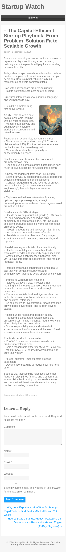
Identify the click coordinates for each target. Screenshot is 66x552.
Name (8, 451)
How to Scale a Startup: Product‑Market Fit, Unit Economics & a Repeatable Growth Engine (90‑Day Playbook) (35, 522)
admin (7, 52)
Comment (10, 426)
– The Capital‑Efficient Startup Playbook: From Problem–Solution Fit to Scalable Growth (31, 38)
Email (8, 462)
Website (8, 473)
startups (20, 395)
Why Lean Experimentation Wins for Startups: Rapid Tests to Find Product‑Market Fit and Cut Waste (31, 511)
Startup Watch (22, 6)
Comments (31, 395)
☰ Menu (33, 17)
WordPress (48, 544)
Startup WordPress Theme (24, 544)
